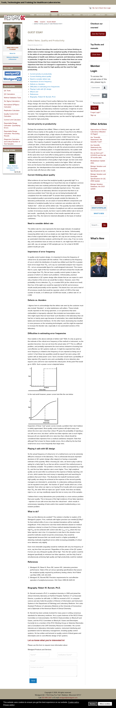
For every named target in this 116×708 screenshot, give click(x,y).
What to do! (34, 92)
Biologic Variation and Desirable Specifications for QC (98, 168)
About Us (51, 21)
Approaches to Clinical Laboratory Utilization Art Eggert (98, 132)
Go (104, 225)
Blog (60, 21)
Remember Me (98, 103)
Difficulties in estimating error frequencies (45, 87)
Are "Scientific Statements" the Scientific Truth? (96, 139)
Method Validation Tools (12, 98)
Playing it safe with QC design (40, 89)
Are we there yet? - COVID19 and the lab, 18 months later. (98, 155)
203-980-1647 (47, 697)
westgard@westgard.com (68, 697)
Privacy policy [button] (8, 705)
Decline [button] (93, 704)
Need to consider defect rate (40, 79)
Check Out (102, 8)
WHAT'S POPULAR (99, 208)
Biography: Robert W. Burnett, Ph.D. (43, 97)
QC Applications (65, 15)
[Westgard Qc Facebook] (12, 73)
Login (109, 8)
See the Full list (98, 34)
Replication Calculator (12, 110)
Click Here (96, 55)
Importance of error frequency (41, 81)
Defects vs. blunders (37, 84)
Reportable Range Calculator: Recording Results (11, 133)
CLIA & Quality (88, 15)
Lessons (77, 15)
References (34, 94)
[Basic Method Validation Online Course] (12, 158)
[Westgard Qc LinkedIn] (12, 79)
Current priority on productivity (41, 74)
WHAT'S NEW (99, 213)
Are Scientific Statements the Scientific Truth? (96, 147)
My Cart (95, 8)
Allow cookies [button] (105, 704)
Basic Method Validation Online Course (12, 168)
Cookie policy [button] (73, 702)
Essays (54, 15)
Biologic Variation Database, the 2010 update (98, 186)
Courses (110, 15)
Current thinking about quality (40, 76)
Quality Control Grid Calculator (11, 115)
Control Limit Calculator (12, 120)
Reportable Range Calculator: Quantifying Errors (12, 125)
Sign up (93, 115)
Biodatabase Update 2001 (98, 162)
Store (32, 21)
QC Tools (7, 90)
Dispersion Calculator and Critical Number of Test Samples (12, 141)
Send (33, 681)
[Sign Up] (99, 202)
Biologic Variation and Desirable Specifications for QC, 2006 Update (98, 177)
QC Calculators (9, 94)
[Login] (99, 198)
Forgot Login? (96, 112)
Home (32, 15)
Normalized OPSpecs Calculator (11, 106)
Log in (94, 108)
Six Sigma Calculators (12, 101)
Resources (41, 21)
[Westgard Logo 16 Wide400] (14, 17)
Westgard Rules (42, 15)
